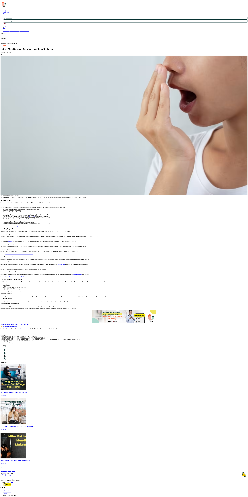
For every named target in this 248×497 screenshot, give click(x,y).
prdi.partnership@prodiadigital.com (8, 471)
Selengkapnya (4, 395)
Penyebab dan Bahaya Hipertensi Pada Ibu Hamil (14, 392)
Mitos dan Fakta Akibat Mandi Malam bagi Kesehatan (15, 460)
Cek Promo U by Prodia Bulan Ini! (9, 326)
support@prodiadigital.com (7, 475)
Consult (4, 45)
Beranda (5, 26)
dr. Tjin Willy (3, 40)
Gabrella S (2, 35)
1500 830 (4, 474)
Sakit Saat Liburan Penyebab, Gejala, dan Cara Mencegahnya (17, 426)
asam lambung (32, 216)
